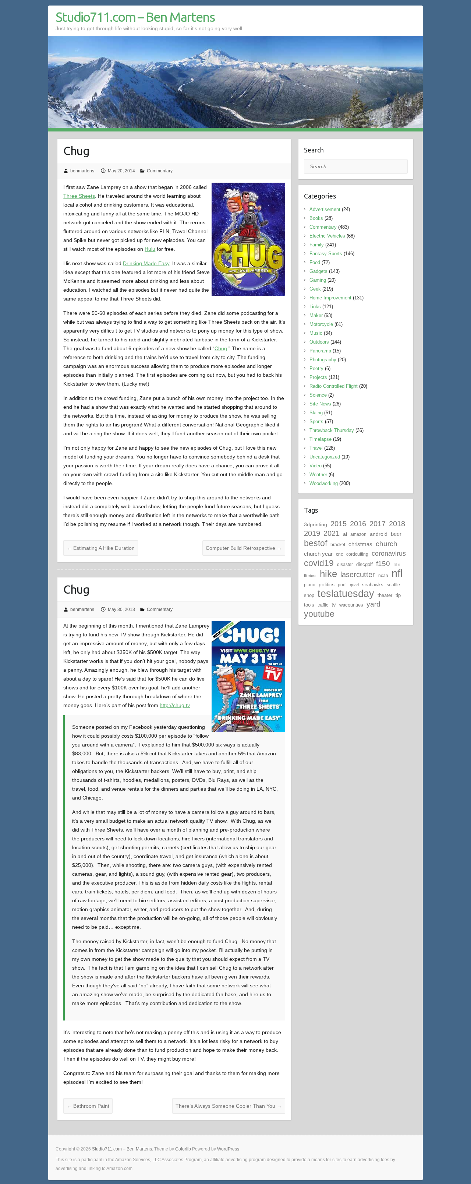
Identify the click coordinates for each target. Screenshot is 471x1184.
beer (396, 534)
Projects (318, 377)
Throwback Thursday (331, 430)
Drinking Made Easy (146, 263)
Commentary (160, 170)
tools (309, 605)
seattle (393, 584)
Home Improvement (330, 298)
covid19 (319, 563)
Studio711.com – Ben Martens (135, 16)
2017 (377, 524)
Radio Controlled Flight (333, 386)
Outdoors (319, 342)
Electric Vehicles (327, 236)
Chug (221, 348)
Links (315, 306)
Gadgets (318, 271)
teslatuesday (346, 593)
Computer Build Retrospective (244, 548)
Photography (322, 359)
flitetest (310, 575)
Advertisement (324, 209)
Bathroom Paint (88, 1106)
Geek (315, 289)
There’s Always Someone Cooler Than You (229, 1106)
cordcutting (357, 554)
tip (398, 595)
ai (345, 534)
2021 (331, 533)
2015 (338, 524)
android (378, 534)
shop (309, 595)
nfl (397, 573)
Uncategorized (324, 457)
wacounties (351, 605)
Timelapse (320, 439)
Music (315, 333)
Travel (316, 448)
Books (316, 218)
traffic (323, 605)
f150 (383, 564)
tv (334, 604)
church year (318, 554)
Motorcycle (321, 324)
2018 (397, 524)
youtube (319, 614)
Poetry (316, 368)
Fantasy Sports (325, 253)
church (386, 544)
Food (314, 262)
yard (373, 604)
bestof (315, 543)
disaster (345, 564)
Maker (316, 315)
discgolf (364, 564)
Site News (320, 404)
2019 (312, 533)
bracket (337, 544)
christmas (360, 544)
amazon (358, 534)
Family (316, 244)
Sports (316, 421)
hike (328, 574)
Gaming (317, 280)
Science (318, 395)
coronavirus (389, 553)
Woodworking (323, 483)
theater (385, 595)
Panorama (320, 351)
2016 (358, 524)
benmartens (82, 170)
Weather (318, 474)
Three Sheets (79, 196)
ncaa (383, 575)
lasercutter (357, 574)
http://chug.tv (175, 705)
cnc (339, 554)
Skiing (316, 412)
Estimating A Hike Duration (101, 548)
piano (309, 584)
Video (315, 465)
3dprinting (315, 524)
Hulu (150, 249)
